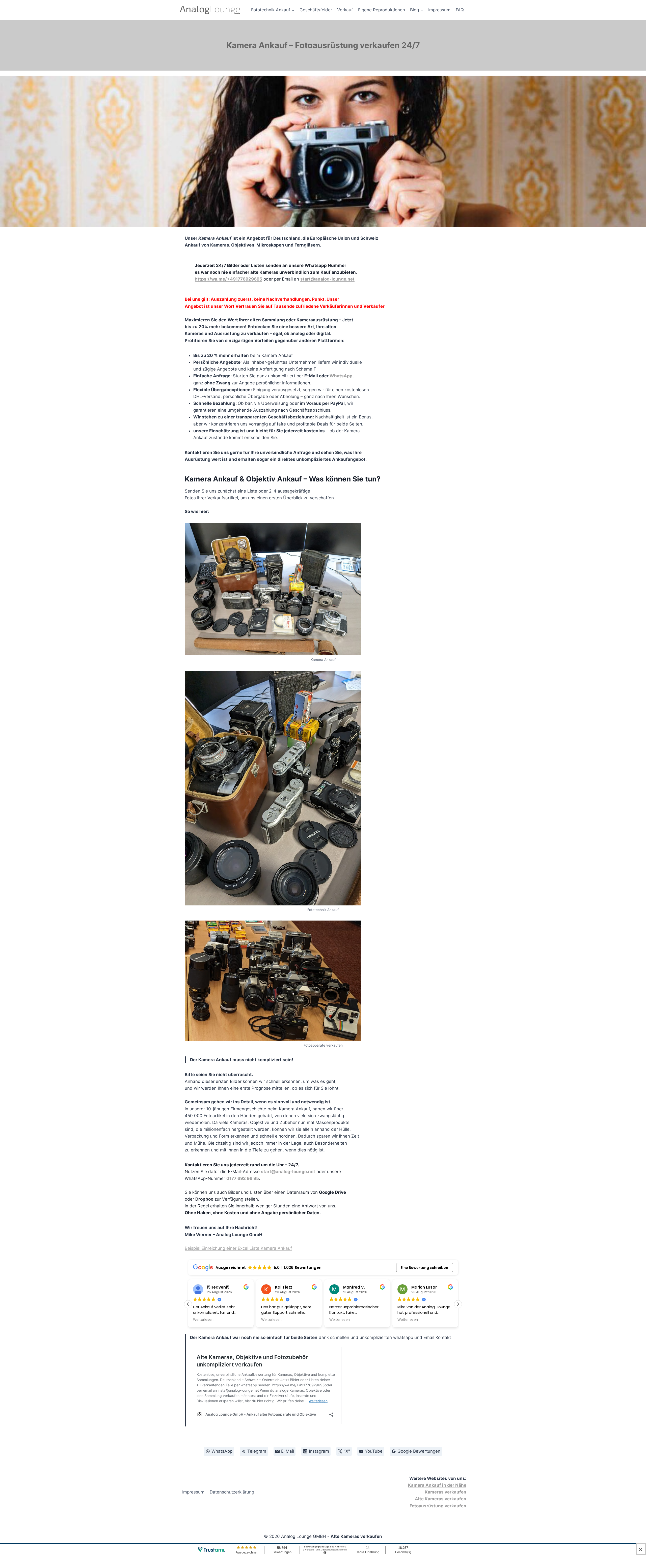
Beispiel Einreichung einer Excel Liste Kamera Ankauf (238, 1248)
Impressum (439, 9)
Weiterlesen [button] (203, 1320)
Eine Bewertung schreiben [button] (424, 1267)
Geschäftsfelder (316, 9)
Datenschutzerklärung (232, 1492)
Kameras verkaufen (445, 1492)
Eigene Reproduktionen (381, 9)
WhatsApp (341, 375)
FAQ (460, 9)
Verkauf (345, 9)
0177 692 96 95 (242, 1178)
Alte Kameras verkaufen (440, 1498)
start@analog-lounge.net (327, 279)
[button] (458, 1304)
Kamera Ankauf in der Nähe (437, 1485)
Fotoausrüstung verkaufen (438, 1505)
